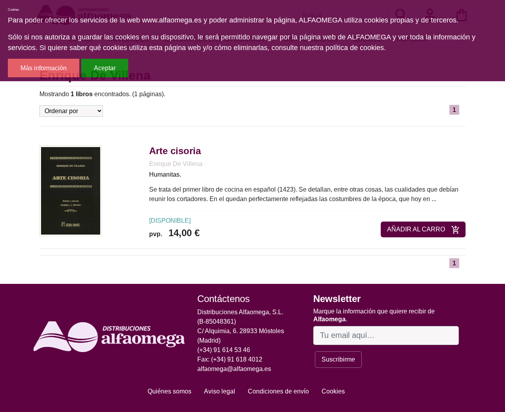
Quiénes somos (169, 391)
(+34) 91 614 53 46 (223, 350)
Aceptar (105, 68)
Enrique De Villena (175, 163)
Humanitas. (165, 174)
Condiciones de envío (278, 391)
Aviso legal (219, 391)
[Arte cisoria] (70, 190)
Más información (44, 68)
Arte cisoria (175, 150)
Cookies (333, 391)
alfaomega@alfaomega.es (234, 368)
